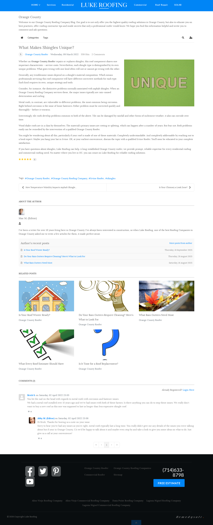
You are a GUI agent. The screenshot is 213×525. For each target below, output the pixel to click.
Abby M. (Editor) (45, 418)
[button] (183, 38)
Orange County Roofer (36, 54)
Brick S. (31, 395)
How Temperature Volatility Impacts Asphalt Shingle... (51, 187)
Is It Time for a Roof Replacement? (98, 363)
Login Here (188, 389)
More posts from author (180, 243)
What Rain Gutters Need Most (156, 315)
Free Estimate (169, 483)
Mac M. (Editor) (28, 218)
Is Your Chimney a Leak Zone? (173, 187)
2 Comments (98, 54)
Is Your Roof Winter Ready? (34, 315)
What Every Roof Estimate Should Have (41, 363)
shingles (111, 178)
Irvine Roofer (97, 178)
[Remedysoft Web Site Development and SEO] (190, 516)
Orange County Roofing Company (70, 178)
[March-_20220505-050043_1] (159, 82)
